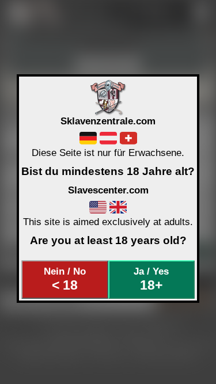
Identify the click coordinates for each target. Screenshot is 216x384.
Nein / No (65, 279)
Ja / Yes (151, 279)
